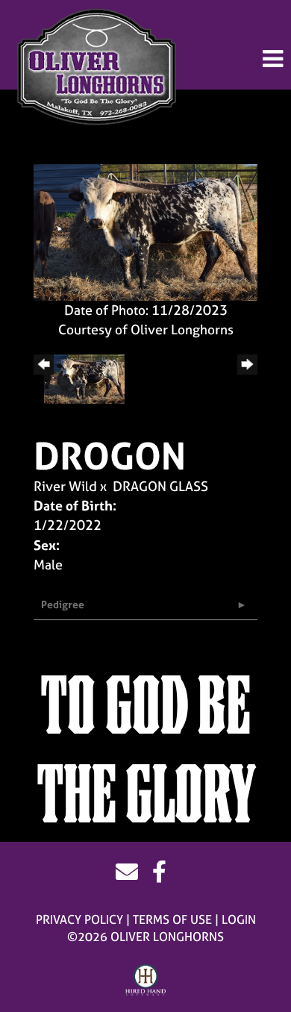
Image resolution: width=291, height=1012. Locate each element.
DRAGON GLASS (160, 486)
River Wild (65, 486)
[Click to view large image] (145, 231)
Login (239, 919)
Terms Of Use (172, 919)
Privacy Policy (79, 919)
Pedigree (62, 604)
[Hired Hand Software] (145, 980)
